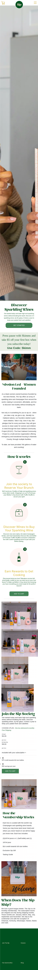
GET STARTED (19, 325)
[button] (19, 737)
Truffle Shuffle (28, 495)
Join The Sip (5, 943)
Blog (22, 962)
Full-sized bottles (7, 962)
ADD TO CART (19, 594)
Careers (23, 943)
